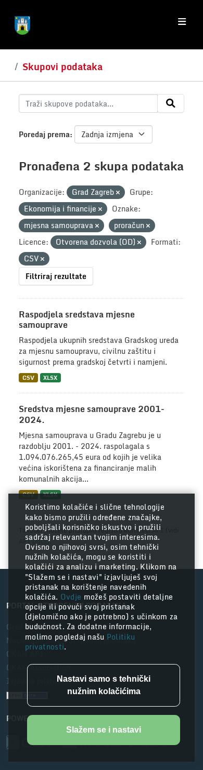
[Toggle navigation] (182, 21)
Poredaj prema (44, 134)
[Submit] (170, 103)
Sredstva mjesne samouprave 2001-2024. (91, 414)
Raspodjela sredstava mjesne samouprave (77, 320)
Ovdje (72, 597)
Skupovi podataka (62, 66)
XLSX (50, 377)
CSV (28, 377)
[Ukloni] (118, 192)
